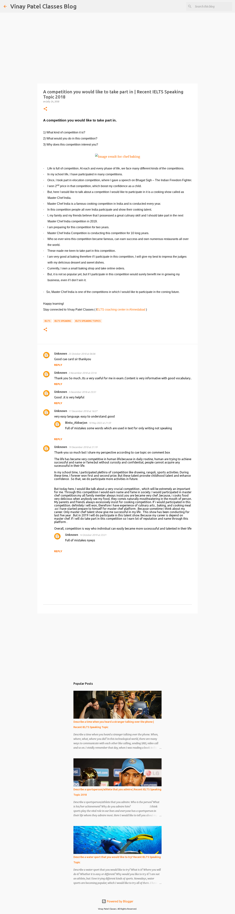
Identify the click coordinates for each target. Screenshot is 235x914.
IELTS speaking (63, 321)
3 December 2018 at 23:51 (82, 392)
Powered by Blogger (119, 901)
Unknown (60, 353)
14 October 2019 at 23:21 (92, 535)
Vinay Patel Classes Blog (43, 6)
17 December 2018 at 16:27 (82, 411)
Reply (58, 364)
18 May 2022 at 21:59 (100, 423)
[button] (45, 109)
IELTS (47, 321)
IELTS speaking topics (88, 321)
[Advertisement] (117, 645)
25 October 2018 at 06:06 (81, 353)
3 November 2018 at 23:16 (82, 373)
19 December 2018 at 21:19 (82, 447)
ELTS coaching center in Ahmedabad (121, 309)
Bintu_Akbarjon (76, 422)
